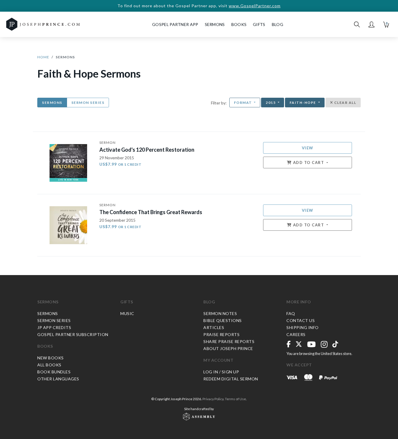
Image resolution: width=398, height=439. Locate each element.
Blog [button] (277, 24)
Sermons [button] (215, 24)
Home (43, 57)
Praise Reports (221, 334)
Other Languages (58, 378)
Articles (213, 327)
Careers (296, 334)
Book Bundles (54, 371)
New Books (50, 357)
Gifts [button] (259, 24)
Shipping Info (302, 327)
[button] (371, 24)
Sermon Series (88, 102)
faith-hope (303, 102)
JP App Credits (54, 327)
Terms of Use (235, 399)
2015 (271, 102)
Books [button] (239, 24)
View (308, 148)
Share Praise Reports (228, 341)
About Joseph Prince (228, 348)
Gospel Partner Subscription (72, 334)
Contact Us (300, 320)
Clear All (344, 102)
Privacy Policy (212, 399)
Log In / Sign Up (221, 371)
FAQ (290, 313)
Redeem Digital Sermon (230, 378)
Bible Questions (222, 320)
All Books (49, 364)
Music (127, 313)
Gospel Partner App (175, 24)
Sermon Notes (220, 313)
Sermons (52, 102)
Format (243, 102)
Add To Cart (308, 162)
